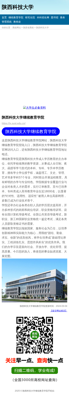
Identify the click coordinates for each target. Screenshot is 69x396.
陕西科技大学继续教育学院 (30, 131)
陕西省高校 (28, 27)
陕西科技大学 (42, 27)
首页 (4, 17)
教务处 (17, 21)
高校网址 (16, 27)
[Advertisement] (34, 66)
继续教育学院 (15, 17)
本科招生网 (43, 17)
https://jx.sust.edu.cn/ (13, 123)
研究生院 (30, 17)
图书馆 (54, 17)
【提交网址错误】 (58, 310)
